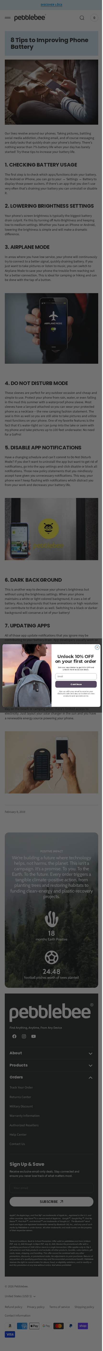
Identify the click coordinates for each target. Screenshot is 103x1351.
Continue (74, 684)
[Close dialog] (95, 647)
